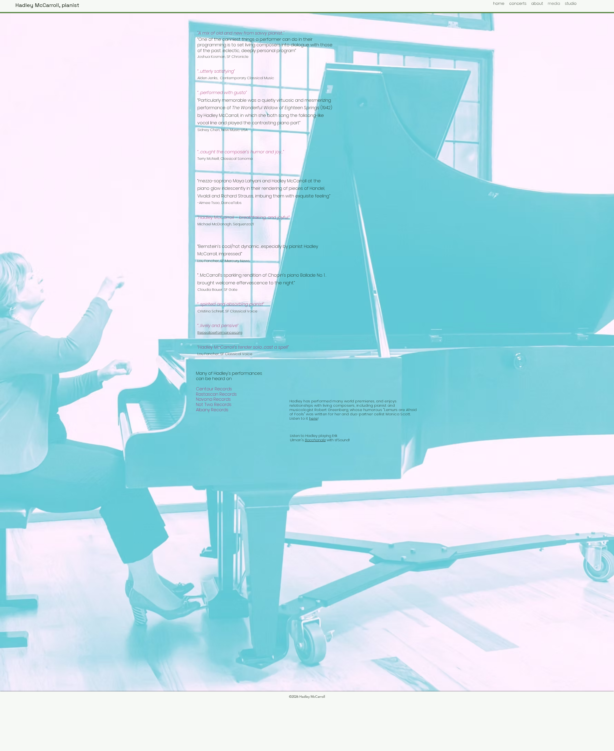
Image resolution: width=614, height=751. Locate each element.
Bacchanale (315, 439)
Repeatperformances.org (219, 332)
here (313, 418)
